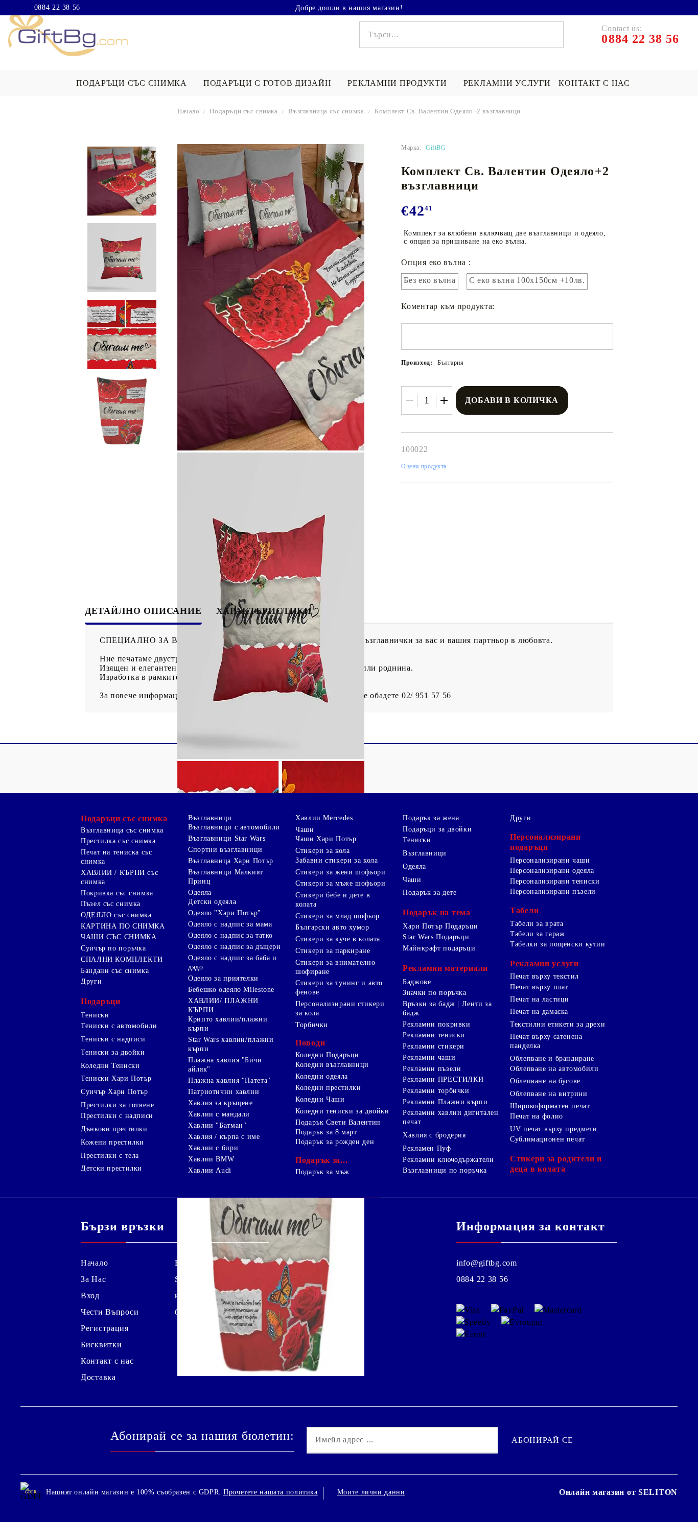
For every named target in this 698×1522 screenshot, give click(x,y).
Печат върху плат (539, 987)
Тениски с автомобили (119, 1026)
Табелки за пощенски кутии (558, 944)
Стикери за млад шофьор (337, 916)
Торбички (311, 1025)
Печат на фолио (536, 1116)
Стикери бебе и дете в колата (332, 899)
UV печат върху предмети (553, 1129)
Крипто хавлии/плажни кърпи (228, 1023)
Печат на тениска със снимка (116, 856)
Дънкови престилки (114, 1129)
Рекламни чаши (429, 1057)
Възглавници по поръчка (445, 1170)
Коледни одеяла (321, 1076)
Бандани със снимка (115, 970)
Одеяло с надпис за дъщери (234, 946)
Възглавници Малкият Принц (225, 876)
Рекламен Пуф (427, 1148)
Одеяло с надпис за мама (230, 924)
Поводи (310, 1042)
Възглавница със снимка (326, 111)
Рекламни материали (445, 968)
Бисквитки (101, 1344)
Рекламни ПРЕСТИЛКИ (443, 1079)
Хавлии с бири (213, 1148)
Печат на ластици (539, 999)
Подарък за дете (429, 892)
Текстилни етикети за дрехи (557, 1024)
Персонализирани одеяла (552, 870)
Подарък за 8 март (326, 1132)
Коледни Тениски (110, 1065)
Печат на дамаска (539, 1011)
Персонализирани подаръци (545, 842)
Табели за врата (536, 924)
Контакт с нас (594, 83)
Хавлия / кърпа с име (224, 1136)
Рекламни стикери (433, 1046)
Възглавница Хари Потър (230, 861)
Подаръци (101, 1001)
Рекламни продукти (397, 83)
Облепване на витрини (549, 1094)
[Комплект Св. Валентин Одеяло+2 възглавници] (122, 181)
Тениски (95, 1015)
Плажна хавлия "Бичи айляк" (225, 1064)
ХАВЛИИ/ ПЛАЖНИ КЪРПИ (223, 1005)
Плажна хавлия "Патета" (229, 1080)
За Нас (93, 1279)
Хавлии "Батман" (217, 1125)
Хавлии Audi (209, 1170)
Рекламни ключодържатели (448, 1159)
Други (91, 981)
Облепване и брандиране (552, 1058)
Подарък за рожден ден (334, 1142)
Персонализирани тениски (555, 881)
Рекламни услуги (507, 83)
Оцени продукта (424, 466)
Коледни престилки (328, 1087)
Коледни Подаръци (327, 1055)
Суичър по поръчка (113, 948)
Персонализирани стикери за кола (340, 1008)
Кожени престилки (112, 1142)
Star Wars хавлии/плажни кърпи (231, 1044)
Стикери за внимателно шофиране (335, 967)
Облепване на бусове (545, 1081)
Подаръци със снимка (131, 83)
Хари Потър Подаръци (440, 926)
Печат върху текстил (544, 976)
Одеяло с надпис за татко (230, 935)
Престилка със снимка (118, 841)
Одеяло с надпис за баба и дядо (232, 962)
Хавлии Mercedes (324, 818)
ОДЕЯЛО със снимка (116, 915)
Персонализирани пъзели (553, 891)
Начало (188, 111)
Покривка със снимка (117, 893)
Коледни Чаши (320, 1099)
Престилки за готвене (117, 1105)
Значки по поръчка (435, 992)
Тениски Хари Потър (116, 1078)
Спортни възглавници (225, 849)
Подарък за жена (431, 818)
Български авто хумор (332, 927)
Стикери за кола (322, 850)
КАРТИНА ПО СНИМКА (123, 926)
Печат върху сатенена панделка (546, 1041)
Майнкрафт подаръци (439, 948)
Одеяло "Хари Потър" (224, 913)
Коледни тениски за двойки (342, 1111)
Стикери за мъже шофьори (340, 883)
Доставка (98, 1377)
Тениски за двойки (113, 1052)
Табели (524, 910)
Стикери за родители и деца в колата (556, 1163)
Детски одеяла (212, 902)
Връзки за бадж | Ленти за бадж (447, 1008)
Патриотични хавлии (223, 1092)
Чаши (304, 830)
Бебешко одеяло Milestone (231, 989)
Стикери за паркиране (332, 951)
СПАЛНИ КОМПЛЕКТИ (122, 959)
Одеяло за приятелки (223, 978)
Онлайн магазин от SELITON (618, 1492)
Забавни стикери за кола (336, 860)
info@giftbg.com (486, 1262)
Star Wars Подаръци (436, 937)
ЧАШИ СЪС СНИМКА (118, 937)
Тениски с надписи (113, 1039)
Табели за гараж (537, 934)
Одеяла (200, 892)
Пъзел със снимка (111, 904)
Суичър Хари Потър (114, 1092)
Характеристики (264, 611)
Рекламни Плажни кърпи (445, 1102)
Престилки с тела (110, 1155)
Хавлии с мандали (219, 1114)
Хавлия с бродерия (434, 1135)
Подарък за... (321, 1160)
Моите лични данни (371, 1492)
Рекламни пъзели (432, 1069)
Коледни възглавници (332, 1064)
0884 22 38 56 (57, 7)
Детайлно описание (143, 611)
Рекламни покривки (437, 1024)
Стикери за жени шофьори (340, 872)
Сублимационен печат (547, 1139)
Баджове (417, 982)
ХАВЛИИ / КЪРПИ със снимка (119, 877)
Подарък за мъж (322, 1172)
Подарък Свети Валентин (338, 1122)
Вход (90, 1295)
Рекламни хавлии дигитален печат (451, 1117)
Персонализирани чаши (550, 860)
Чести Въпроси (109, 1311)
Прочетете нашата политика (270, 1492)
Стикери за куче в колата (337, 939)
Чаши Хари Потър (325, 839)
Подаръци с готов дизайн (267, 83)
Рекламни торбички (436, 1091)
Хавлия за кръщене (220, 1103)
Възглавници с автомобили (234, 827)
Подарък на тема (437, 912)
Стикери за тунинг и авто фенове (339, 987)
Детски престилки (111, 1168)
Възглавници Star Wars (226, 838)
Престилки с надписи (117, 1116)
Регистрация (105, 1328)
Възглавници (210, 818)
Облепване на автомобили (554, 1069)
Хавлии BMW (211, 1159)
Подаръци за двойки (437, 829)
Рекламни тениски (434, 1035)
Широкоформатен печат (550, 1106)
